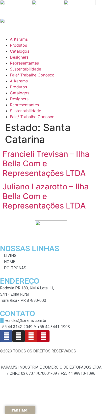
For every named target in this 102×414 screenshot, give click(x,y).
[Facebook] (6, 336)
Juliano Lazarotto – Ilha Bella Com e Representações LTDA (45, 196)
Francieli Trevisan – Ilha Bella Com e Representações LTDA (45, 163)
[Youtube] (31, 336)
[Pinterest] (43, 336)
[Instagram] (18, 336)
